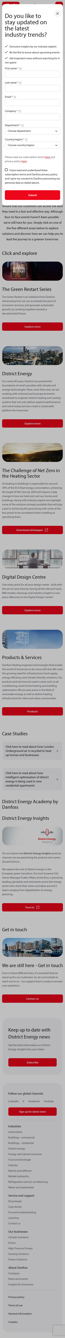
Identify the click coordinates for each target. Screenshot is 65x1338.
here (47, 157)
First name (12, 68)
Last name (11, 82)
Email (9, 96)
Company (11, 111)
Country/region (14, 139)
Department (13, 125)
